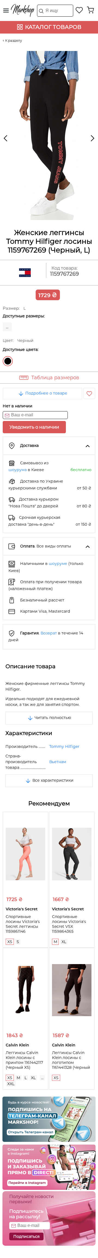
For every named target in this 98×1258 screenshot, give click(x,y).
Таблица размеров (55, 378)
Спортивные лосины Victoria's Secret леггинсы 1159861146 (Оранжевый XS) (23, 926)
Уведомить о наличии (34, 427)
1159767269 (64, 274)
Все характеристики (52, 780)
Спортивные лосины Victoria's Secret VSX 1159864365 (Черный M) (69, 926)
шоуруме (58, 563)
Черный (7, 361)
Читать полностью (52, 717)
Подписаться (26, 1236)
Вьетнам (57, 761)
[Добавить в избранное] (89, 393)
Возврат (49, 633)
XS (9, 941)
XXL (10, 1083)
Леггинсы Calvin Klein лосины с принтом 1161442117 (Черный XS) (24, 1060)
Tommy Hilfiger (64, 746)
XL (64, 941)
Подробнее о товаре (45, 393)
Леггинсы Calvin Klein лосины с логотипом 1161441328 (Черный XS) (71, 1062)
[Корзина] (90, 10)
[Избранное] (79, 10)
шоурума (17, 469)
